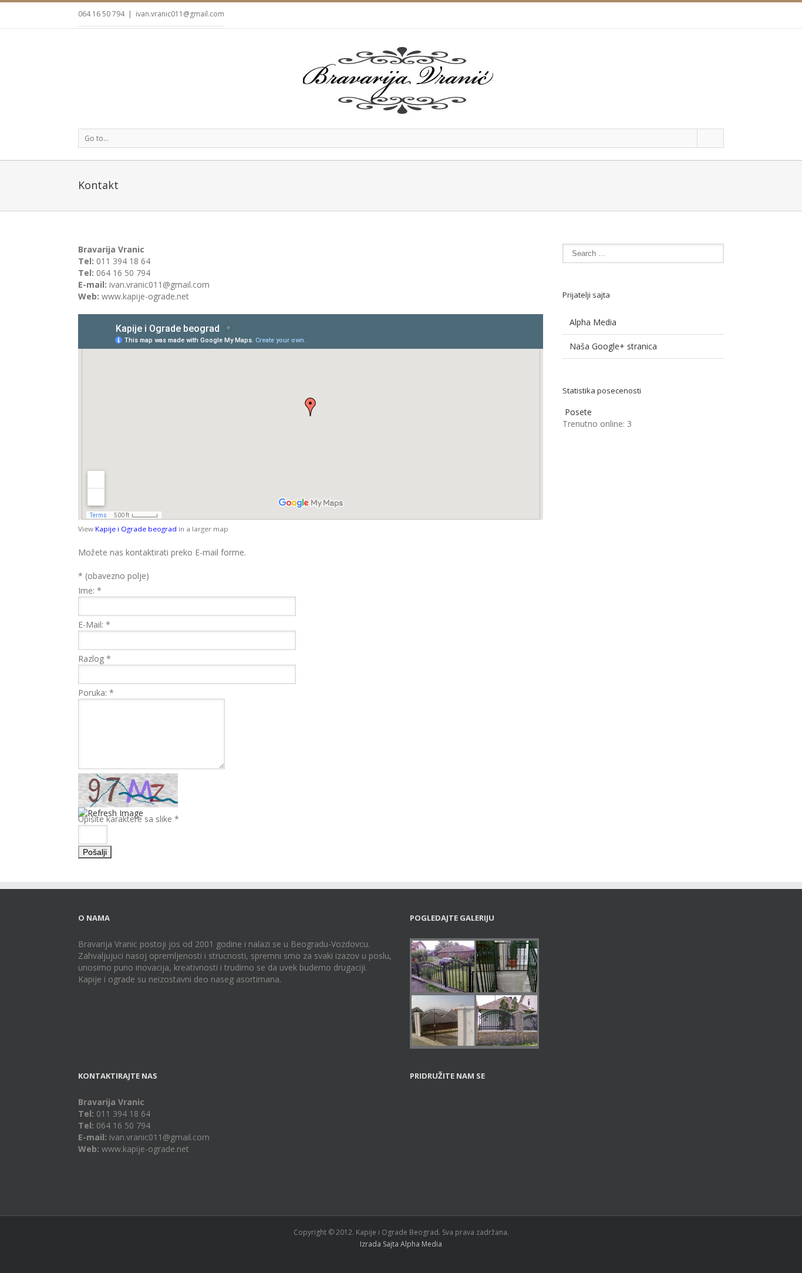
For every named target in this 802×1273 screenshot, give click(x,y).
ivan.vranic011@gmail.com (180, 14)
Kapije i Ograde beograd (136, 528)
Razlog (94, 658)
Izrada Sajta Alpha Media (401, 1244)
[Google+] (701, 16)
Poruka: (96, 692)
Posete (578, 411)
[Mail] (720, 16)
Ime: (90, 590)
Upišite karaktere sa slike (128, 818)
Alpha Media (593, 322)
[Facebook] (682, 16)
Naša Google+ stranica (613, 346)
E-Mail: (94, 624)
